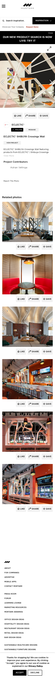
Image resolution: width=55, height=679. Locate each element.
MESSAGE (32, 129)
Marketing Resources (15, 607)
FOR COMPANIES (11, 573)
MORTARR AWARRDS (13, 612)
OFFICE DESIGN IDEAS (14, 619)
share (31, 116)
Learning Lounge (12, 603)
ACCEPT (20, 673)
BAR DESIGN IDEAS (12, 637)
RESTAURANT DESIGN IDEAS (16, 628)
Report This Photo (11, 181)
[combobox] (43, 20)
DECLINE (34, 673)
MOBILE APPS (10, 582)
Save (48, 247)
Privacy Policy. (35, 666)
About (7, 568)
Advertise (9, 577)
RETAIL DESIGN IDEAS (14, 633)
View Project (12, 143)
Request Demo (32, 27)
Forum (7, 598)
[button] (3, 6)
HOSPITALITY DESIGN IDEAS (16, 624)
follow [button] (18, 129)
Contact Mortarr (13, 586)
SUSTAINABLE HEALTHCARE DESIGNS (20, 645)
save (45, 116)
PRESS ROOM (10, 594)
